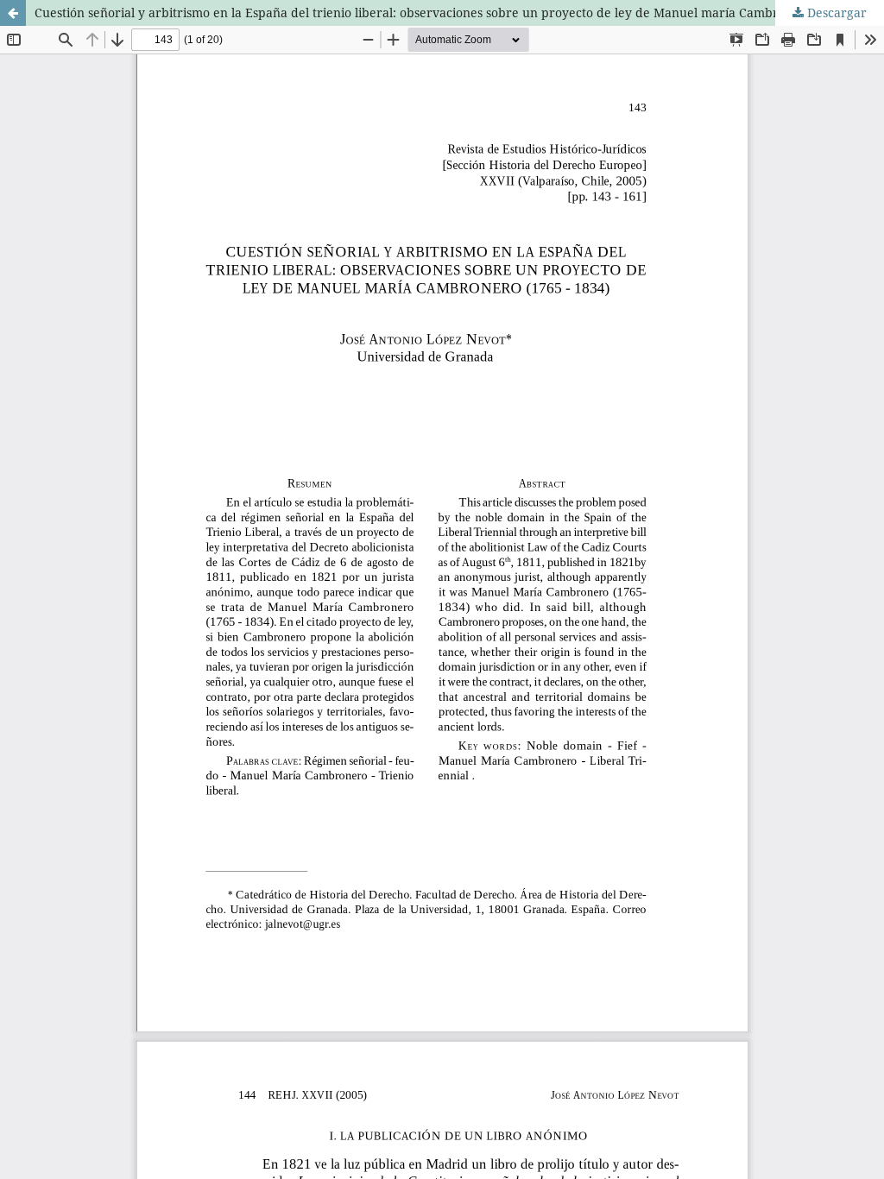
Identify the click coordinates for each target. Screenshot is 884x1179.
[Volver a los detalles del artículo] (13, 13)
